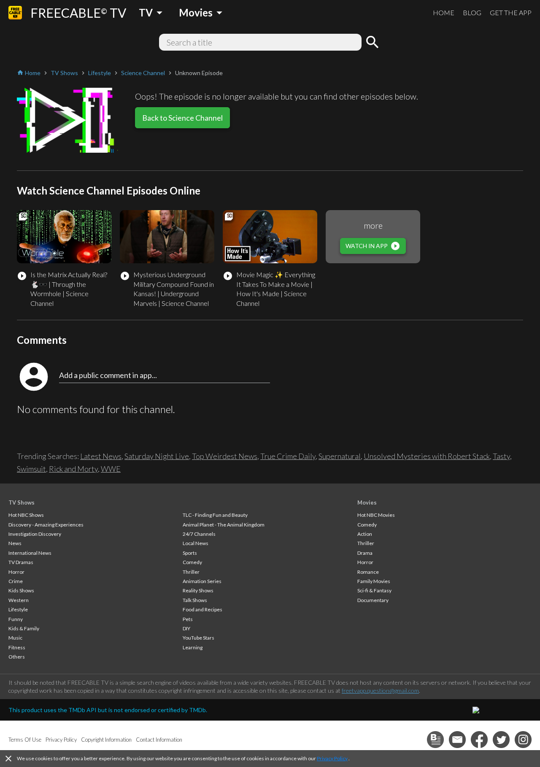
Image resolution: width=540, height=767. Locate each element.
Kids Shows (21, 590)
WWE (111, 468)
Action (364, 534)
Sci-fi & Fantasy (374, 590)
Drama (365, 553)
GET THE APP (511, 12)
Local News (195, 543)
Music (15, 638)
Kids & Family (23, 628)
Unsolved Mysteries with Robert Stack (427, 456)
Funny (15, 619)
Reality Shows (198, 590)
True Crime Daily (288, 456)
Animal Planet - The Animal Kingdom (224, 524)
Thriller (191, 572)
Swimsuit (31, 468)
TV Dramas (20, 562)
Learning (192, 647)
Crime (15, 581)
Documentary (373, 600)
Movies (367, 502)
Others (16, 657)
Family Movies (373, 581)
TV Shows (21, 502)
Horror (16, 572)
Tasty (501, 456)
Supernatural (340, 456)
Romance (368, 572)
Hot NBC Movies (376, 515)
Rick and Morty (73, 468)
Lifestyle (18, 609)
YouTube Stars (198, 638)
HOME (443, 12)
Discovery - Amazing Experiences (46, 524)
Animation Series (202, 581)
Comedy (192, 562)
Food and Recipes (202, 609)
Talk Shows (195, 600)
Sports (190, 553)
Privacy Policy (332, 758)
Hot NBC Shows (26, 515)
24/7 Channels (199, 534)
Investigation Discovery (34, 534)
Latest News (101, 456)
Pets (188, 619)
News (15, 543)
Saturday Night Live (156, 456)
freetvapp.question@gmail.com (380, 690)
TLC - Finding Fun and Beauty (215, 515)
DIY (186, 628)
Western (18, 600)
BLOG (472, 12)
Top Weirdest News (224, 456)
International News (29, 553)
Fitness (16, 647)
